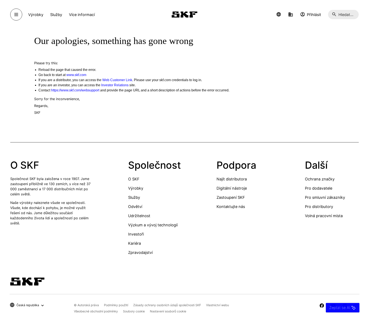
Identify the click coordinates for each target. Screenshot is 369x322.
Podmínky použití (116, 305)
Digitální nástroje (232, 188)
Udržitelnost (139, 216)
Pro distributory (319, 206)
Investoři (136, 234)
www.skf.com (76, 75)
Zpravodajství (140, 252)
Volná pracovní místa (324, 216)
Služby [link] (56, 14)
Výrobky (135, 188)
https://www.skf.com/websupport (75, 90)
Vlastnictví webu (217, 305)
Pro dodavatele (318, 188)
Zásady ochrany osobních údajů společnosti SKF (167, 305)
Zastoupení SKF (231, 197)
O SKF (133, 179)
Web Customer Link (117, 80)
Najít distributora (232, 179)
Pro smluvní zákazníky (325, 197)
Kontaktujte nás (231, 206)
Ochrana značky (320, 179)
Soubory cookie (134, 311)
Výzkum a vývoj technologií (153, 225)
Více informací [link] (82, 14)
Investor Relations (115, 85)
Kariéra (134, 243)
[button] (278, 14)
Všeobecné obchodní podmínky (96, 311)
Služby (134, 197)
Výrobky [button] (35, 14)
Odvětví (135, 206)
